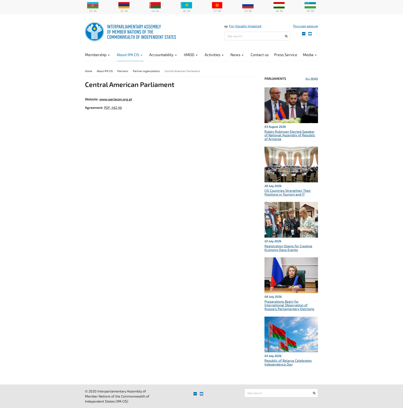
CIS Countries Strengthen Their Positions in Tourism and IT (287, 192)
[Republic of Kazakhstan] (186, 5)
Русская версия (305, 26)
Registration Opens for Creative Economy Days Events (288, 248)
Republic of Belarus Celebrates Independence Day (288, 362)
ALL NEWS (311, 78)
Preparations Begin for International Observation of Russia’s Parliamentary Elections (289, 305)
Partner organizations (146, 71)
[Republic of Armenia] (124, 5)
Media (308, 54)
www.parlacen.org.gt (115, 99)
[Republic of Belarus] (155, 5)
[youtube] (310, 34)
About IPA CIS (128, 54)
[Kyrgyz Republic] (217, 5)
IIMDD (189, 54)
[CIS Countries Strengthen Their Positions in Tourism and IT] (291, 164)
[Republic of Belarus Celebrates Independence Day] (291, 334)
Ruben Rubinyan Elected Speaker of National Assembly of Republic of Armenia (289, 135)
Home (88, 71)
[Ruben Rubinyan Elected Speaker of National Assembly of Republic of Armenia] (291, 105)
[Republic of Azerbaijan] (92, 5)
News (235, 54)
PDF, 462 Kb (113, 107)
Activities (212, 54)
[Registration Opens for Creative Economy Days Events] (291, 219)
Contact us (260, 54)
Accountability (161, 54)
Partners (122, 71)
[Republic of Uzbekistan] (310, 5)
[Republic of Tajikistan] (279, 5)
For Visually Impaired (245, 26)
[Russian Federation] (248, 5)
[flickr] (303, 34)
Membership (95, 54)
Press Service (285, 54)
